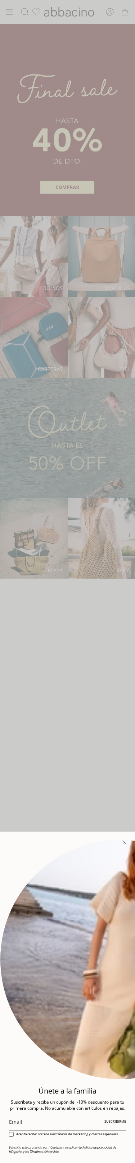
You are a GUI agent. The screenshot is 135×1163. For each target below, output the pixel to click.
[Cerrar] (124, 842)
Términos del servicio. (44, 1152)
